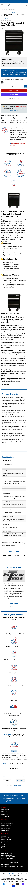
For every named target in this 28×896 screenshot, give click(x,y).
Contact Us (4, 811)
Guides (3, 846)
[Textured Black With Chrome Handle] (2, 82)
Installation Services (6, 839)
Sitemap (3, 844)
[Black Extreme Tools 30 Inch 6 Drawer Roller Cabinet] (14, 42)
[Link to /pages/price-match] (21, 162)
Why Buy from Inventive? (7, 837)
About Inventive (5, 809)
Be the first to (14, 785)
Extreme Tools (4, 19)
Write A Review (6, 777)
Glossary (3, 847)
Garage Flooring (5, 830)
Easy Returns (4, 841)
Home (13, 12)
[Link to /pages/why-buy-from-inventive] (21, 173)
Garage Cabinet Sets (6, 825)
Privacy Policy (4, 814)
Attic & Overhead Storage (7, 822)
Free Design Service (6, 813)
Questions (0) (20, 780)
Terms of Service (5, 816)
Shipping (3, 836)
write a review (17, 785)
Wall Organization (5, 828)
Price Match (4, 842)
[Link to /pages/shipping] (7, 162)
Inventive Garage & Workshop (11, 873)
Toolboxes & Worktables (7, 827)
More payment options (14, 98)
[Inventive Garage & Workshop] (14, 5)
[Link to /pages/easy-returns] (14, 184)
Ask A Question (21, 777)
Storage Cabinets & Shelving (8, 823)
